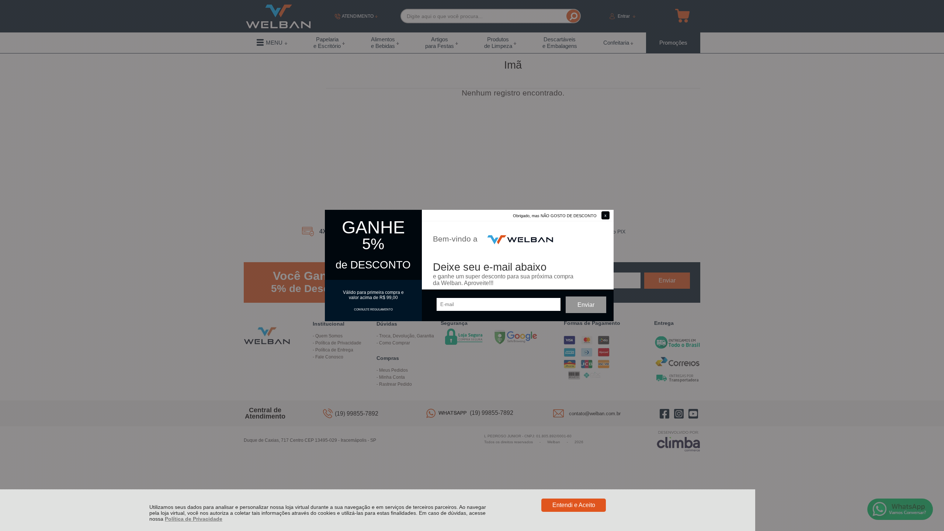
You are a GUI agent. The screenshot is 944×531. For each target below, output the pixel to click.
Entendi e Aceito (573, 505)
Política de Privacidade (193, 519)
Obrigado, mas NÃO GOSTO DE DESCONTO (555, 216)
